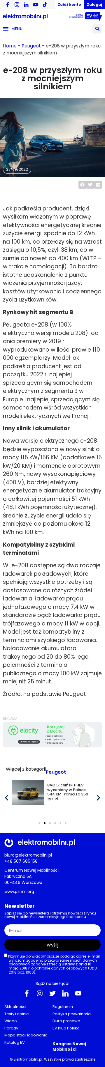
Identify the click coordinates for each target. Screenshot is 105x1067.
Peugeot (31, 45)
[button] (97, 28)
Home (10, 45)
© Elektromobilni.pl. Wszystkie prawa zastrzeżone (52, 1059)
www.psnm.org (19, 891)
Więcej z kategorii (26, 769)
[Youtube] (78, 993)
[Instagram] (39, 993)
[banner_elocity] (52, 745)
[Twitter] (52, 993)
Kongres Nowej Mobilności (69, 1046)
